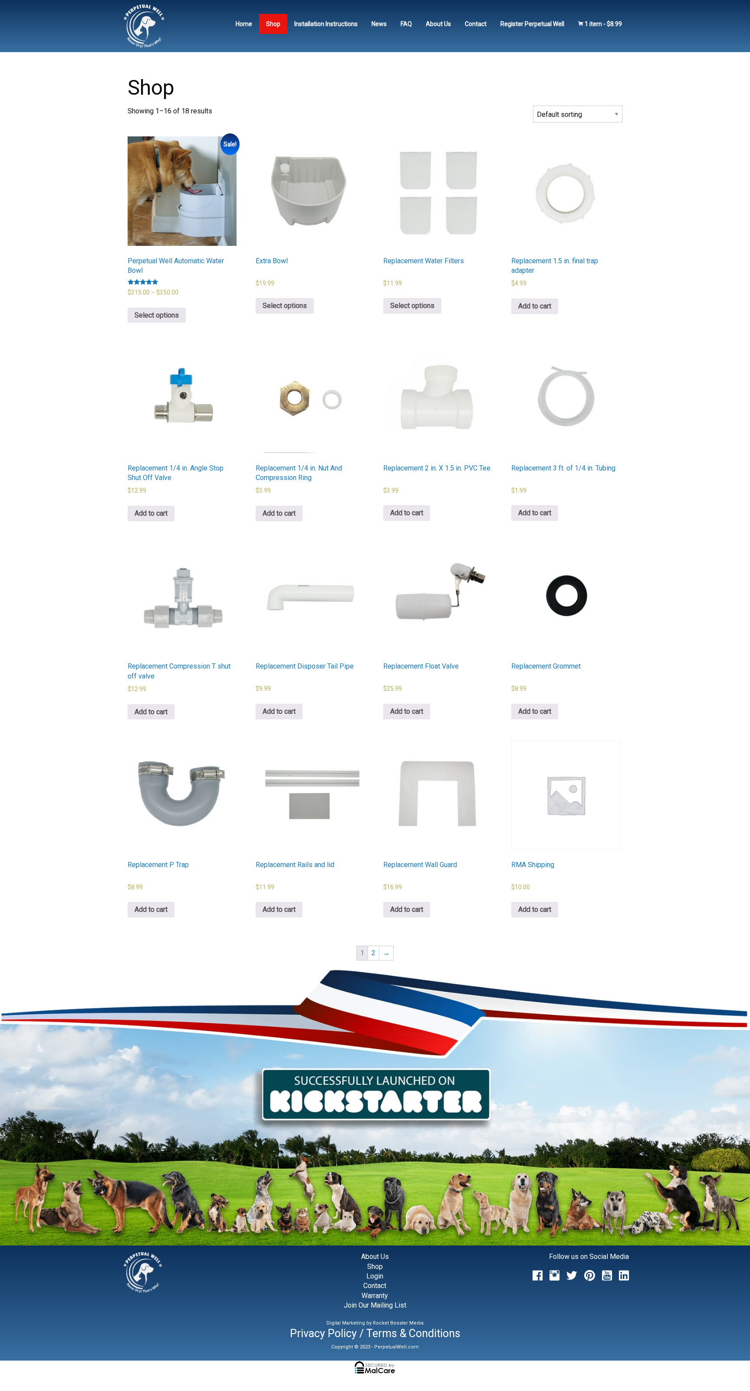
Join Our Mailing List (375, 1305)
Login (374, 1276)
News (379, 23)
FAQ (406, 23)
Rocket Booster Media (398, 1323)
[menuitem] (244, 24)
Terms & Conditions (413, 1333)
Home (244, 23)
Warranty (375, 1296)
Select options (157, 315)
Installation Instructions (326, 23)
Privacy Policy (323, 1333)
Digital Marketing (345, 1323)
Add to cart (534, 306)
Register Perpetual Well (532, 23)
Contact (476, 23)
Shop (273, 23)
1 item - (602, 23)
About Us (438, 23)
